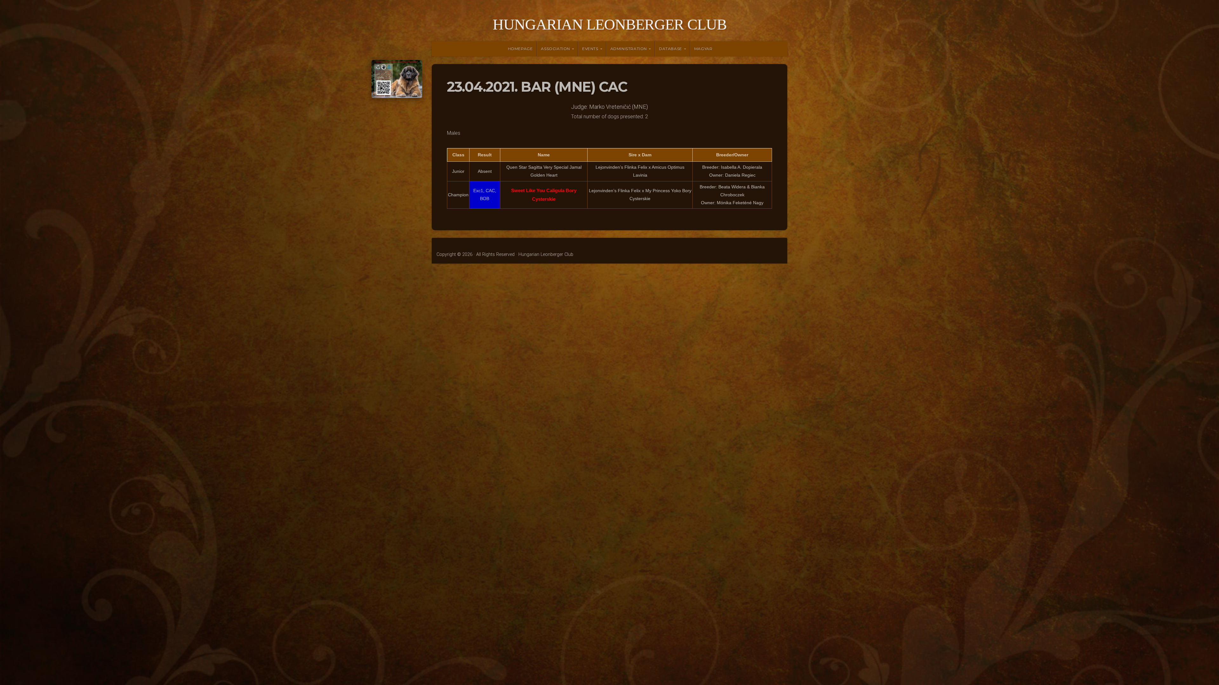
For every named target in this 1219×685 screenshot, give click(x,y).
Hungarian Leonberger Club (610, 24)
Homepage (520, 48)
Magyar (703, 48)
